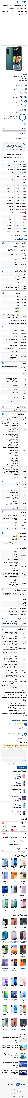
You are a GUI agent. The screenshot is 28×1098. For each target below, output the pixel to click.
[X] (7, 1084)
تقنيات (17, 1042)
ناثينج (15, 840)
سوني (13, 771)
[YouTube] (5, 1084)
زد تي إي (24, 840)
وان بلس (15, 830)
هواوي (24, 837)
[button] (5, 2)
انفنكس (24, 833)
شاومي (6, 822)
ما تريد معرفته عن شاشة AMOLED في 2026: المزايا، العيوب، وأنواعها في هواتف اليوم (9, 1047)
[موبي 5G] (21, 2)
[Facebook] (8, 1084)
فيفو (6, 826)
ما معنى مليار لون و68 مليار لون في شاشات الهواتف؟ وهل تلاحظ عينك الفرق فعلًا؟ (10, 1064)
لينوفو (5, 840)
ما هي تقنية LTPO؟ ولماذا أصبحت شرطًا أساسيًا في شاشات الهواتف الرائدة (10, 1039)
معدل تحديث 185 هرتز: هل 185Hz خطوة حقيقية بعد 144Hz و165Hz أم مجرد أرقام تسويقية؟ (10, 1072)
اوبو (15, 826)
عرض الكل (3, 819)
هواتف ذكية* (21, 80)
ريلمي (24, 830)
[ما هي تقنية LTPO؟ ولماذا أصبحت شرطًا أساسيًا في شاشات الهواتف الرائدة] (23, 1039)
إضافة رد (20, 728)
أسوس (6, 837)
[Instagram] (2, 1084)
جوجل (5, 830)
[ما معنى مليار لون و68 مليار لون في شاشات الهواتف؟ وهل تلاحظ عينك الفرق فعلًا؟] (23, 1064)
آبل (24, 822)
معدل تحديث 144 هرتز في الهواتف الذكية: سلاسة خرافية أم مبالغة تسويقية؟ (10, 1055)
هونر (24, 826)
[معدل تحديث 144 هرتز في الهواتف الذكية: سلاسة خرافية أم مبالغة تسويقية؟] (23, 1056)
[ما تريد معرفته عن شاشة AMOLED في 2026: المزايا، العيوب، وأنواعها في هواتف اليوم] (23, 1047)
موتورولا (15, 837)
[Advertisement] (14, 30)
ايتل (6, 833)
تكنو (15, 833)
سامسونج (15, 822)
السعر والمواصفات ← (16, 778)
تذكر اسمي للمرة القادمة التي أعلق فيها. (16, 763)
